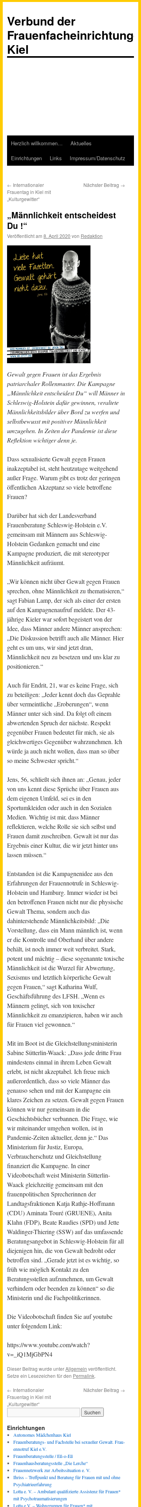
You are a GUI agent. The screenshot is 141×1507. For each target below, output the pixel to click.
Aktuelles (81, 143)
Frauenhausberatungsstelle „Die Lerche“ (50, 1463)
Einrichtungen (26, 158)
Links (56, 158)
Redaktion (92, 235)
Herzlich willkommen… (37, 143)
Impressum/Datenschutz (97, 158)
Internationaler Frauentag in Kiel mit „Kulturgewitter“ (29, 191)
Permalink (83, 1375)
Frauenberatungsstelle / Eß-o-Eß (43, 1456)
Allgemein (76, 1368)
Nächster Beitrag (104, 184)
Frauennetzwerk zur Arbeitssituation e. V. (51, 1470)
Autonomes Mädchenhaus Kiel (42, 1435)
